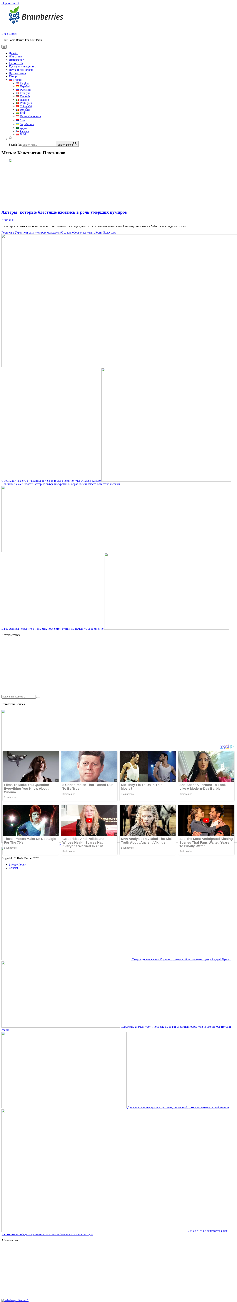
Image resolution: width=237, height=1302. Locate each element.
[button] (11, 138)
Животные (15, 56)
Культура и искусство (22, 66)
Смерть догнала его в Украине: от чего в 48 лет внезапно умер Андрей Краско (51, 480)
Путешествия (17, 73)
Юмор (13, 76)
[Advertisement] (112, 665)
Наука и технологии (21, 69)
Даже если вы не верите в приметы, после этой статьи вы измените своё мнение (52, 628)
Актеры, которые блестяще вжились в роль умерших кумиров (64, 212)
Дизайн (13, 53)
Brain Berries (9, 33)
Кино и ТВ (16, 63)
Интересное (16, 59)
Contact (13, 867)
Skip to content (10, 3)
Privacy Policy (17, 864)
